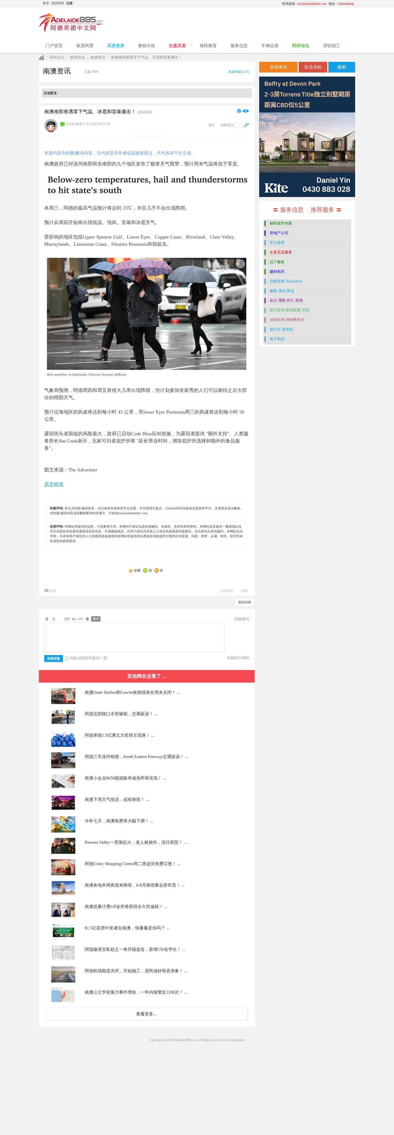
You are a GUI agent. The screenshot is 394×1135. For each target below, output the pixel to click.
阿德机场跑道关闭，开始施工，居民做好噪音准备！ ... (136, 970)
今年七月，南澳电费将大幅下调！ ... (119, 821)
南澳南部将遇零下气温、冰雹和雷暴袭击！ (146, 57)
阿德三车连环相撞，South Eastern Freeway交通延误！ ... (136, 756)
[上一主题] (243, 111)
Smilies (87, 619)
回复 (53, 591)
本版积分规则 (238, 658)
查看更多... (146, 1014)
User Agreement (234, 1040)
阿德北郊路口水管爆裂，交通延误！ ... (121, 714)
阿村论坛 (57, 57)
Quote (73, 619)
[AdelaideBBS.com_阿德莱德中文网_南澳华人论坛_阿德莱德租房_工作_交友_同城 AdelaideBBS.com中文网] (71, 31)
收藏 (137, 570)
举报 (244, 591)
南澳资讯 (97, 57)
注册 (69, 3)
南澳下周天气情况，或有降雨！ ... (117, 799)
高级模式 (241, 619)
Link (67, 619)
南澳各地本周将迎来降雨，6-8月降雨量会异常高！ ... (135, 885)
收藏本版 (239, 72)
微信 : (341, 4)
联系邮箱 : (304, 4)
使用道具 (227, 591)
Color (53, 619)
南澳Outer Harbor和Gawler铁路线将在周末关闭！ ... (132, 692)
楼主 (212, 125)
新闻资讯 (77, 57)
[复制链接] (144, 112)
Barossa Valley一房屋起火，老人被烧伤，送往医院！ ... (136, 842)
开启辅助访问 (227, 3)
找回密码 (57, 3)
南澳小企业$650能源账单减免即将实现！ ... (125, 778)
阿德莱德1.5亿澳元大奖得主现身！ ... (119, 735)
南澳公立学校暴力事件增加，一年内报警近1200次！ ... (136, 992)
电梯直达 (227, 125)
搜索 (341, 67)
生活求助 (312, 67)
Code (80, 619)
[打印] (239, 111)
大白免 (70, 124)
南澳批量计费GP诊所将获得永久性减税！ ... (126, 906)
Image (60, 619)
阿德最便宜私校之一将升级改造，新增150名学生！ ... (135, 949)
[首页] (41, 57)
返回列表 (244, 602)
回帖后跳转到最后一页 (88, 658)
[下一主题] (247, 111)
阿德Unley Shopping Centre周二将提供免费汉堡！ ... (133, 863)
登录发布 (278, 67)
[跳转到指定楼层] (246, 125)
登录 (46, 3)
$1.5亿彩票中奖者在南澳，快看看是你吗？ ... (127, 928)
